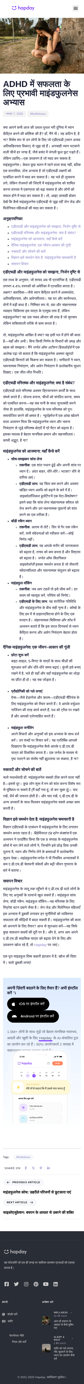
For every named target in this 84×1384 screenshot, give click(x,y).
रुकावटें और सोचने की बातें (28, 251)
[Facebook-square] (6, 1284)
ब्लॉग (10, 1321)
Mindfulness (38, 113)
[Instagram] (26, 1284)
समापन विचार (20, 264)
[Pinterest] (35, 1284)
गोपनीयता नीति (16, 1335)
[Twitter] (16, 1284)
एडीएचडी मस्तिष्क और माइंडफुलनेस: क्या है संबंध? (43, 233)
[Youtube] (45, 1284)
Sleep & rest (59, 1338)
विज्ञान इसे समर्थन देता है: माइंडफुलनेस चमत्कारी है (43, 258)
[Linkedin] (55, 1284)
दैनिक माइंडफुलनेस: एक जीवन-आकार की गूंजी (41, 245)
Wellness (61, 1312)
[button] (75, 8)
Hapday (40, 945)
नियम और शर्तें (19, 1341)
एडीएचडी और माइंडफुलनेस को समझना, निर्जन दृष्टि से (46, 227)
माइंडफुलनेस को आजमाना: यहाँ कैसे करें (36, 239)
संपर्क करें (12, 1314)
